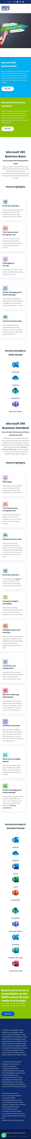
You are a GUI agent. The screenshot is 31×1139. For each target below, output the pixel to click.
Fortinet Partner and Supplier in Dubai (14, 1046)
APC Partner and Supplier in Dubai (13, 1050)
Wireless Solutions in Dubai (10, 1107)
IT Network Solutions (8, 1098)
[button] (3, 1135)
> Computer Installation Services (11, 1077)
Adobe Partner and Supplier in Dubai (13, 1039)
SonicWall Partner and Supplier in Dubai (14, 1048)
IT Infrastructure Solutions (10, 1093)
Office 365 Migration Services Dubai (13, 1073)
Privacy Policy (23, 1136)
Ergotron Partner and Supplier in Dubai (14, 1055)
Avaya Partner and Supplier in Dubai (13, 1052)
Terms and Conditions (10, 1136)
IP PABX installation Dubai (10, 1075)
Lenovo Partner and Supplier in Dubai (14, 1034)
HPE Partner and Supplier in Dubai (12, 1030)
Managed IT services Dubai (10, 1064)
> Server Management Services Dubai (13, 1084)
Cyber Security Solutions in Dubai (12, 1102)
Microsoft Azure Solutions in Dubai (13, 1120)
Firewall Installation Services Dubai (13, 1071)
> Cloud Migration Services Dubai (11, 1080)
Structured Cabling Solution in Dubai (13, 1104)
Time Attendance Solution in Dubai (13, 1113)
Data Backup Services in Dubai (12, 1100)
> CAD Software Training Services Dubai (13, 1086)
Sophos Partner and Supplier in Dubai (14, 1043)
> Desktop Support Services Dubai (12, 1082)
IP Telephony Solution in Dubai (11, 1111)
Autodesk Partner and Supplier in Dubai (14, 1037)
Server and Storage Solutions (11, 1096)
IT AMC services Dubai (9, 1066)
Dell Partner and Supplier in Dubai (12, 1032)
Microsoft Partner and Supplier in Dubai (14, 1041)
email (17, 579)
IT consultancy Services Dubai (11, 1062)
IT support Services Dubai (10, 1068)
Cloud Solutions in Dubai (10, 1109)
